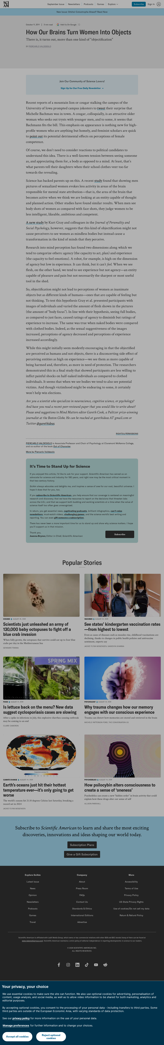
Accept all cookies (17, 1036)
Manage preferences (16, 1025)
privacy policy (21, 1018)
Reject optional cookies (51, 1036)
